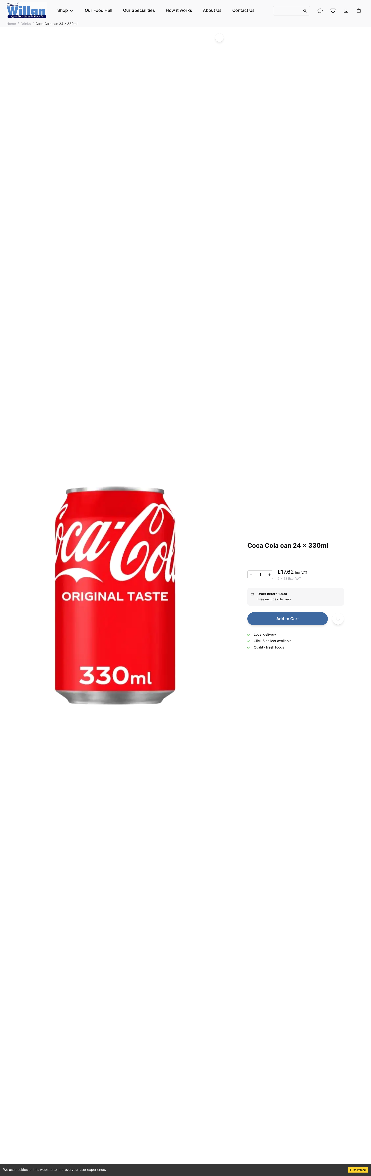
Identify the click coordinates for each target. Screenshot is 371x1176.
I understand (358, 1169)
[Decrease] (251, 575)
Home (11, 24)
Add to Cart (287, 618)
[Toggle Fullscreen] (219, 37)
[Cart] (359, 11)
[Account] (320, 11)
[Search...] (291, 10)
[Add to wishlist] (338, 619)
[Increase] (269, 575)
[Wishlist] (333, 11)
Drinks (26, 24)
